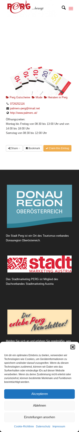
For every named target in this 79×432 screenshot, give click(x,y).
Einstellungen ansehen (39, 417)
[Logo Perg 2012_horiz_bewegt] (33, 8)
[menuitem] (62, 8)
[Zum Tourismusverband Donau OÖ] (39, 206)
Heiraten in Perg (57, 97)
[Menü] (71, 8)
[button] (73, 347)
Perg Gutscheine (19, 97)
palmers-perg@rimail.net (25, 108)
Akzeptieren (39, 394)
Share (14, 148)
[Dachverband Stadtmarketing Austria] (39, 264)
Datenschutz (43, 426)
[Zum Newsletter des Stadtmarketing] (39, 321)
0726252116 (17, 103)
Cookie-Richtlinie (24, 426)
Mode (38, 97)
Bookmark (34, 148)
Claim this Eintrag (58, 148)
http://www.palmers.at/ (23, 112)
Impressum (58, 426)
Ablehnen (39, 405)
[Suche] (62, 8)
